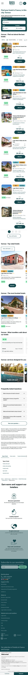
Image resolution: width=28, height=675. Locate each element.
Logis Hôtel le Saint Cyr (18, 188)
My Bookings (3, 584)
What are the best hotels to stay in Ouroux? (12, 411)
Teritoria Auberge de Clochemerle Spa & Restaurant (18, 212)
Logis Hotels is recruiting (6, 610)
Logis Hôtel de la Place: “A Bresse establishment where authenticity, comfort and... (11, 278)
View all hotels (13, 236)
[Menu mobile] (2, 3)
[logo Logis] (12, 3)
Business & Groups (5, 607)
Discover (20, 61)
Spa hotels (5, 470)
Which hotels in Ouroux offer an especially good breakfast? (12, 417)
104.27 (20, 176)
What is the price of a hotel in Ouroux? (11, 393)
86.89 (19, 153)
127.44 (20, 223)
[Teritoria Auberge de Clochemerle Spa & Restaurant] (6, 212)
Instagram (19, 635)
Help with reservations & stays (7, 586)
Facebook (6, 635)
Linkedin (5, 638)
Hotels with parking (7, 466)
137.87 (20, 129)
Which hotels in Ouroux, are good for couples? (11, 399)
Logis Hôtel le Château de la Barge (9, 318)
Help (2, 625)
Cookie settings (4, 620)
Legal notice (3, 615)
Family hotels (5, 468)
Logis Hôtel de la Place (6, 273)
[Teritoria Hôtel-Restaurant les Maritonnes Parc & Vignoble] (6, 117)
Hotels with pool (6, 463)
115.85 (20, 104)
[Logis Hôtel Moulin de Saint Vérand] (6, 94)
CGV (2, 623)
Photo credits (4, 630)
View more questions (13, 423)
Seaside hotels (6, 473)
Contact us (3, 591)
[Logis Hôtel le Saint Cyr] (6, 190)
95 (20, 58)
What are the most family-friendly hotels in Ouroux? (12, 405)
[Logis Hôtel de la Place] (12, 260)
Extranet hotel (4, 600)
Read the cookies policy (5, 669)
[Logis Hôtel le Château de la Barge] (6, 166)
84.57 (19, 199)
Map (4, 39)
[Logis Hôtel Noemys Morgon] (6, 71)
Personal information (5, 618)
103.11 (20, 81)
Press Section (4, 602)
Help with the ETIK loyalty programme (9, 589)
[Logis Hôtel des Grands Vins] (6, 48)
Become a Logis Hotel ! (6, 597)
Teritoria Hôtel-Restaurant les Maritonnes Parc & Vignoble (19, 117)
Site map (3, 628)
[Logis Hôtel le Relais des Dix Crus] (6, 142)
